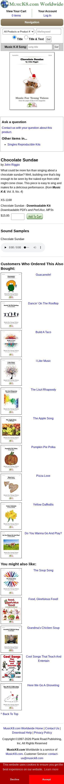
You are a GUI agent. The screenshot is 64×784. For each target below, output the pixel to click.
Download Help (22, 732)
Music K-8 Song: (16, 46)
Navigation (32, 22)
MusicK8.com (14, 753)
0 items (16, 15)
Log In (47, 15)
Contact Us (52, 728)
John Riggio (12, 164)
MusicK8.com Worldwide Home (23, 728)
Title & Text (36, 39)
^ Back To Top (9, 714)
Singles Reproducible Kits (23, 144)
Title (19, 39)
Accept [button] (46, 779)
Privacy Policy (43, 732)
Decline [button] (14, 779)
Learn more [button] (51, 769)
